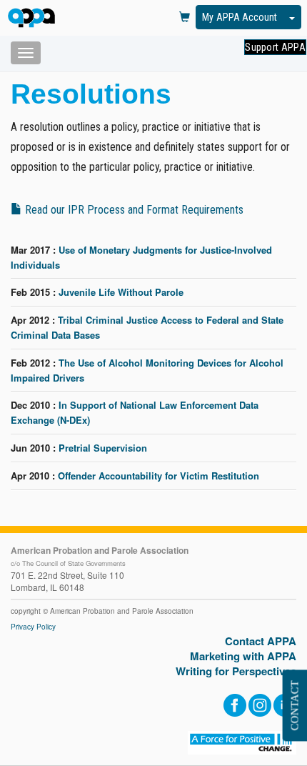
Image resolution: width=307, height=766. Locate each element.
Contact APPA (260, 641)
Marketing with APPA (243, 656)
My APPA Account (239, 17)
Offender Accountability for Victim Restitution (158, 475)
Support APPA (275, 47)
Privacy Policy (33, 627)
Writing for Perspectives (236, 671)
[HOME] (34, 19)
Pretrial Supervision (103, 447)
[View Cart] (184, 17)
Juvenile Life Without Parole (121, 292)
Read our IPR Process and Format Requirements (132, 210)
